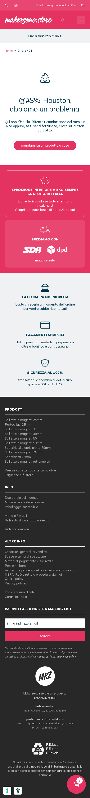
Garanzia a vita (16, 597)
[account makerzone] (6, 5)
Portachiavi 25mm (18, 425)
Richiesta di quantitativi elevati (27, 520)
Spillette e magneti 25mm (23, 420)
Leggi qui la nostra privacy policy (57, 656)
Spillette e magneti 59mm (23, 443)
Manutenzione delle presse (24, 502)
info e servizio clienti (45, 36)
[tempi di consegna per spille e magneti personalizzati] (45, 249)
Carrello (73, 778)
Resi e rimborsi (15, 566)
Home (9, 50)
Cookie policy (14, 579)
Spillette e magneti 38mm (23, 434)
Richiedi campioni (17, 529)
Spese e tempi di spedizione (25, 556)
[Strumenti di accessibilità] (18, 791)
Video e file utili (16, 516)
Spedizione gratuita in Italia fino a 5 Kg (60, 5)
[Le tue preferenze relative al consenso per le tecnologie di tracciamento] (7, 791)
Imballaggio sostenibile (21, 507)
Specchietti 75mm (18, 457)
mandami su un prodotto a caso (45, 145)
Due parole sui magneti (22, 498)
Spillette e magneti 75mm (23, 452)
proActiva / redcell (45, 697)
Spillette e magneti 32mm (23, 429)
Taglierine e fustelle (19, 475)
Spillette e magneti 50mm (23, 438)
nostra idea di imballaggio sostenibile (56, 766)
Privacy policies (16, 583)
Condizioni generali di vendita (26, 552)
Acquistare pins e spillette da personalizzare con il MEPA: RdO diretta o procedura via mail (41, 572)
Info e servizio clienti (19, 592)
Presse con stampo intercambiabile (30, 470)
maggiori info (45, 260)
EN (16, 5)
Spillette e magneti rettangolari (27, 461)
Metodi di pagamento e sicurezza (29, 561)
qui (72, 209)
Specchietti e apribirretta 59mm (28, 448)
